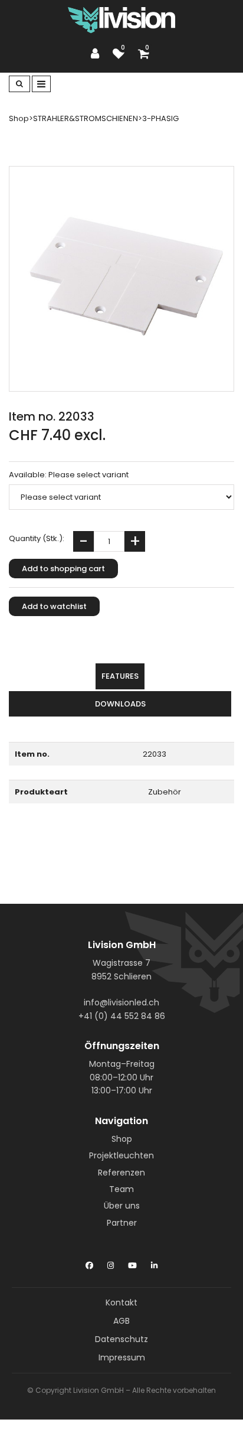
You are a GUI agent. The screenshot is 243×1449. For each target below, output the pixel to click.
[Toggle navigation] (41, 84)
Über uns (122, 1206)
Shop (121, 1139)
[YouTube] (132, 1263)
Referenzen (121, 1172)
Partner (122, 1223)
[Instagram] (110, 1263)
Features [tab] (120, 676)
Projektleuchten (121, 1155)
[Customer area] (98, 54)
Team (121, 1189)
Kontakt (121, 1302)
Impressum (121, 1357)
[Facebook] (89, 1263)
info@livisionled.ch (121, 1002)
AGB (121, 1321)
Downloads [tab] (120, 703)
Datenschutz (121, 1339)
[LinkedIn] (154, 1263)
